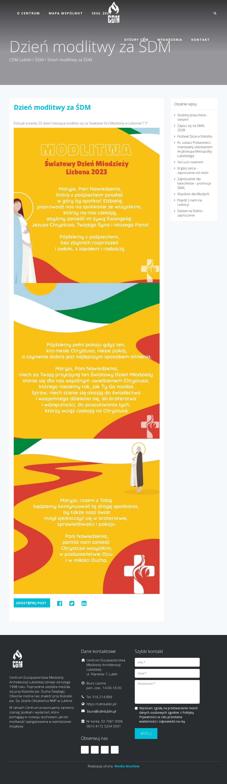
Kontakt (200, 39)
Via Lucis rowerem (190, 162)
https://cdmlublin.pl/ (101, 704)
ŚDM (39, 59)
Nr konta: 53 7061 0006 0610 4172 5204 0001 (104, 723)
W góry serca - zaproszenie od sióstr (193, 170)
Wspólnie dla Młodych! (193, 194)
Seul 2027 (101, 13)
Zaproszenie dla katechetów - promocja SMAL (194, 183)
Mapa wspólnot (66, 13)
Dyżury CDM (136, 39)
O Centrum (28, 13)
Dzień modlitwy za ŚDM (52, 107)
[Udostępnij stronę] (59, 603)
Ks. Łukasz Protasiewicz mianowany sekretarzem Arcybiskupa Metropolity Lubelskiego (194, 149)
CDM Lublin (20, 59)
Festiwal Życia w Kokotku (194, 136)
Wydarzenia (169, 39)
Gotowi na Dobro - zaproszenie (190, 213)
